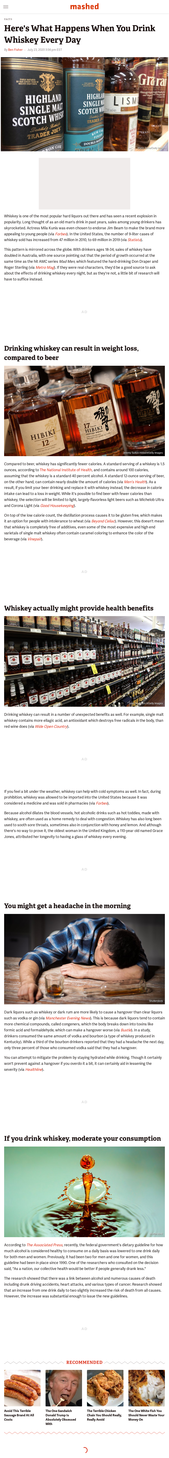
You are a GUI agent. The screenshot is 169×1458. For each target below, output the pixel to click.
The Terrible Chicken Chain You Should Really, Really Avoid (104, 1415)
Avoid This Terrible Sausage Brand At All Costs (19, 1415)
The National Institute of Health (66, 469)
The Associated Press (44, 1245)
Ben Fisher (15, 50)
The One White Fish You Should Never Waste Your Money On (146, 1415)
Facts (8, 19)
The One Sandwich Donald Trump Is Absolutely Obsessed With (61, 1417)
